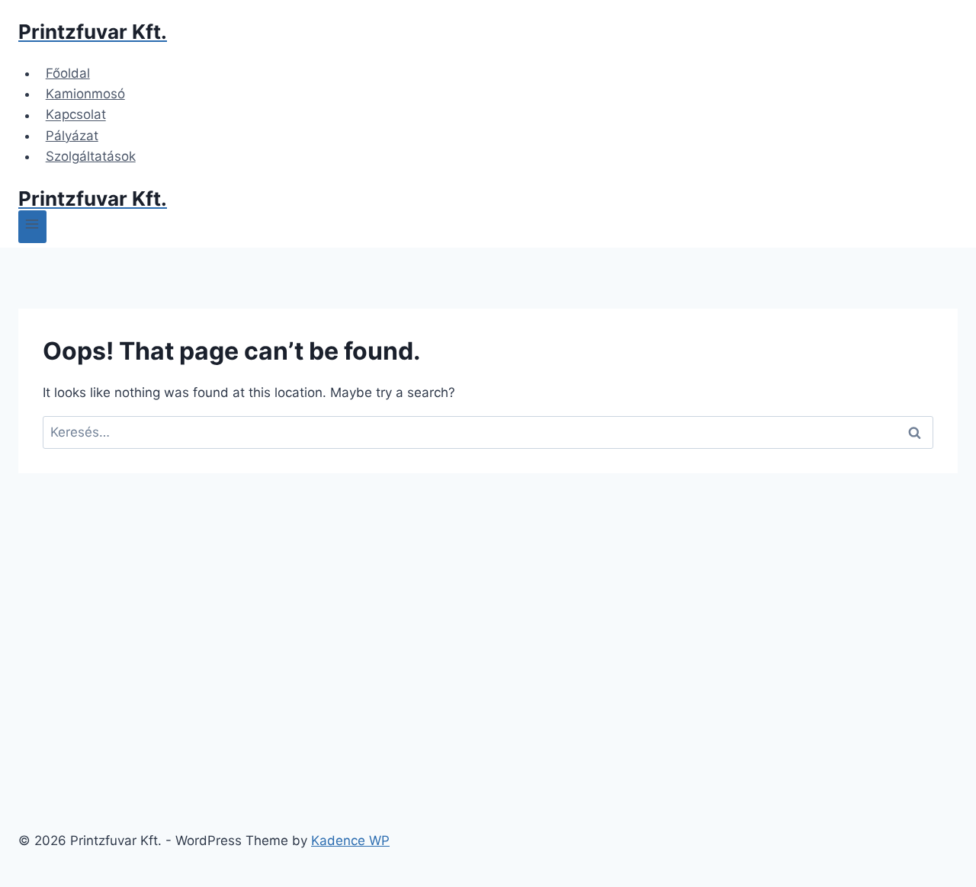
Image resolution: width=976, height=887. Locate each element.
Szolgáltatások (91, 156)
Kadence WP (350, 840)
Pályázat (72, 135)
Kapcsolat (76, 115)
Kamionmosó (85, 93)
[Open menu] (32, 226)
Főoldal (68, 73)
